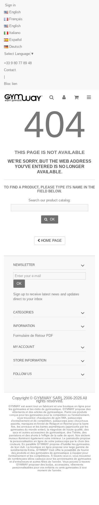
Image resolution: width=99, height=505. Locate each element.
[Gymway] (23, 97)
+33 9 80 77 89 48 (18, 63)
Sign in (10, 5)
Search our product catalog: (50, 200)
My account (23, 347)
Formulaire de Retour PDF (33, 336)
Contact (10, 70)
